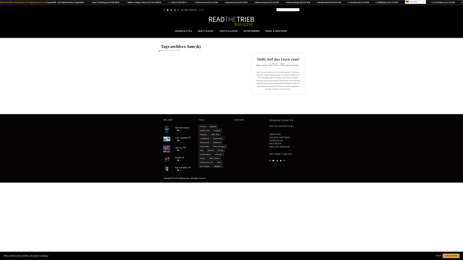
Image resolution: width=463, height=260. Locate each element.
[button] (49, 256)
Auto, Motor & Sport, (277, 65)
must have (218, 154)
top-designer (205, 166)
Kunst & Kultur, (262, 65)
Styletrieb (210, 150)
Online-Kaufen (214, 158)
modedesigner (205, 154)
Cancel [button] (438, 256)
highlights (217, 166)
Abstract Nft (180, 147)
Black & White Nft (183, 167)
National (213, 126)
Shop (219, 162)
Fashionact (217, 142)
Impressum (276, 141)
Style (201, 150)
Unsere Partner (279, 137)
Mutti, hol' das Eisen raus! (278, 59)
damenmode (204, 142)
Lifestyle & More (228, 31)
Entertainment (252, 31)
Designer (217, 130)
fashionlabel (204, 146)
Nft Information (182, 127)
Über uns (275, 134)
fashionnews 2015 (206, 162)
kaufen (202, 158)
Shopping (203, 134)
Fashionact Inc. (184, 178)
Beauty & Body (206, 31)
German (413, 1)
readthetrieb (204, 138)
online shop (215, 134)
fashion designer (219, 146)
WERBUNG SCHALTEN (281, 120)
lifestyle (221, 150)
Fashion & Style (183, 31)
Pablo (282, 64)
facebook (275, 144)
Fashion (203, 126)
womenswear (218, 138)
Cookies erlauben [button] (451, 256)
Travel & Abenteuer (276, 31)
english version (279, 147)
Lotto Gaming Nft (183, 137)
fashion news (205, 130)
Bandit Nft (179, 157)
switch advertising (281, 126)
